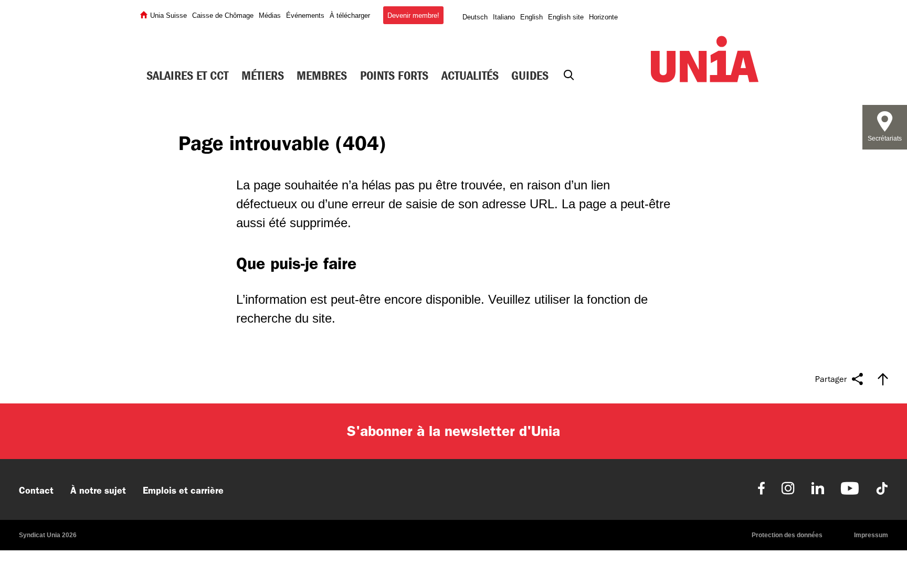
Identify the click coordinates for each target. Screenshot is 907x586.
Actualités (470, 75)
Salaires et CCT (187, 75)
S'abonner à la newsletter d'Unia (453, 431)
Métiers (262, 75)
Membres (322, 75)
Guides (530, 75)
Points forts (394, 75)
